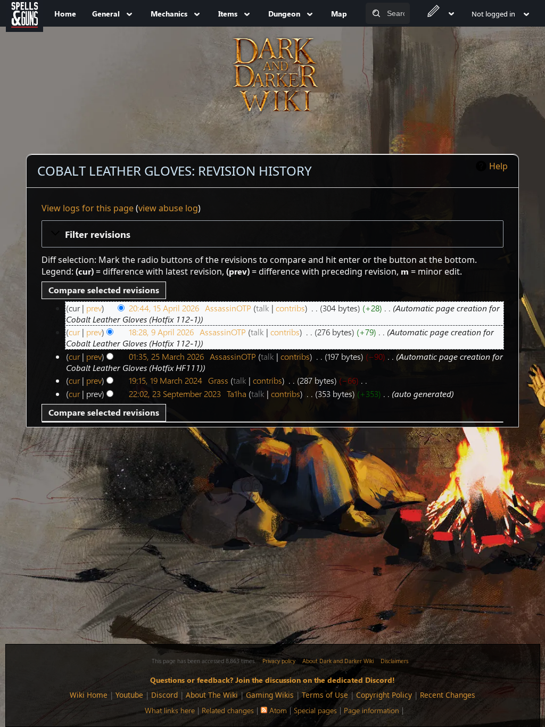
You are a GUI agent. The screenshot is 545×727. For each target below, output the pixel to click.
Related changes (228, 710)
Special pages (315, 710)
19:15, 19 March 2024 (165, 380)
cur (74, 331)
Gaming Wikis (270, 695)
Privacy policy (278, 660)
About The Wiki (212, 695)
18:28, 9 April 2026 (161, 331)
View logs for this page (88, 208)
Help (498, 166)
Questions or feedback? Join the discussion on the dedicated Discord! (272, 679)
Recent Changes (447, 695)
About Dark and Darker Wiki (338, 660)
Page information (371, 710)
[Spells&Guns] (24, 13)
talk (262, 307)
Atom (278, 710)
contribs (290, 307)
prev (94, 307)
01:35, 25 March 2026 (166, 356)
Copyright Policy (384, 695)
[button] (273, 233)
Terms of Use (325, 695)
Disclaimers (394, 660)
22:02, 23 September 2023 (175, 393)
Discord (164, 695)
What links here (170, 710)
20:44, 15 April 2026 (164, 307)
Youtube (129, 695)
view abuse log (168, 208)
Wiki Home (89, 695)
